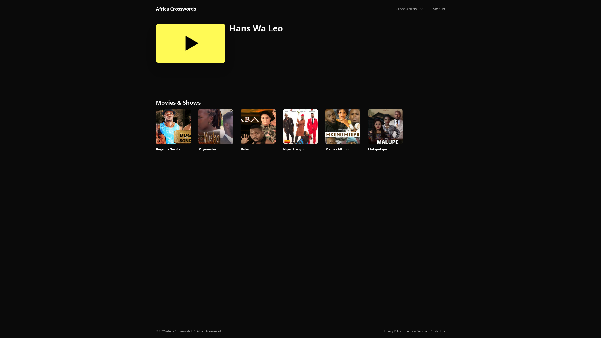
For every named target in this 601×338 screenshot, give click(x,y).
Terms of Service (416, 331)
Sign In (439, 9)
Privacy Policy (392, 331)
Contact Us (438, 331)
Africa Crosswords (176, 9)
